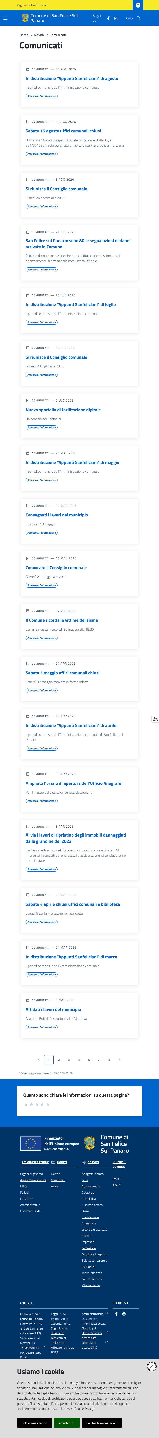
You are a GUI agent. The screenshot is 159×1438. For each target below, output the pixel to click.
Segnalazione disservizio (59, 1330)
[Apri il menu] (5, 18)
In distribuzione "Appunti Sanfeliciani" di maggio (72, 462)
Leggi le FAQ (59, 1314)
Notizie (55, 1174)
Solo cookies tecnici (35, 1423)
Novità (39, 34)
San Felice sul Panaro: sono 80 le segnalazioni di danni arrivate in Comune (78, 243)
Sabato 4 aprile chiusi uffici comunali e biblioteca (73, 904)
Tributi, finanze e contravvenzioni (92, 1275)
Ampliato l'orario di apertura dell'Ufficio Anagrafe (73, 783)
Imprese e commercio (89, 1245)
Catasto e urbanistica (89, 1195)
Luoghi (117, 1178)
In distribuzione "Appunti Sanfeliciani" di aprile (71, 725)
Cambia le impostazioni (101, 1423)
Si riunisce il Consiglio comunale (56, 189)
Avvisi (55, 1186)
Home (23, 34)
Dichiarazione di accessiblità (92, 1335)
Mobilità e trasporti (94, 1254)
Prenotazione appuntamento (60, 1321)
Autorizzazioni (91, 1186)
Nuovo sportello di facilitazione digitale (63, 410)
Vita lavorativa (91, 1285)
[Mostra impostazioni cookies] (155, 719)
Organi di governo (31, 1174)
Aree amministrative (33, 1180)
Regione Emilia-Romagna (31, 5)
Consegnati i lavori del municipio (57, 515)
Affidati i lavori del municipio (53, 1009)
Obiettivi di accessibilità (89, 1345)
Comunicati (58, 1180)
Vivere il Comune (119, 1164)
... (101, 1060)
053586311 (33, 1347)
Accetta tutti (67, 1423)
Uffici (23, 1186)
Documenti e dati (31, 1211)
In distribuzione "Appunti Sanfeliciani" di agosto (72, 78)
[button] (138, 18)
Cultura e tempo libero (92, 1207)
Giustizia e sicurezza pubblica (94, 1232)
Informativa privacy (94, 1323)
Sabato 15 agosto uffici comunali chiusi (63, 131)
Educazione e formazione (90, 1220)
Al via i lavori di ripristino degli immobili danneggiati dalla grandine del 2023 (76, 838)
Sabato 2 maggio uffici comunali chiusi (63, 673)
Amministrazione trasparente (93, 1316)
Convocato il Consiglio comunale (56, 568)
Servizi (93, 1162)
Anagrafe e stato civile (93, 1177)
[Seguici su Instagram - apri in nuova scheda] (114, 18)
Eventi (117, 1184)
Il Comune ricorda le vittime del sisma (62, 620)
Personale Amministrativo (30, 1201)
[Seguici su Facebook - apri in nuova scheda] (107, 18)
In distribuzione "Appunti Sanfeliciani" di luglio (71, 304)
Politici (24, 1192)
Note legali (89, 1328)
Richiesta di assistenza (58, 1340)
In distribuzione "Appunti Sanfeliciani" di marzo (71, 957)
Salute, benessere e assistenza (94, 1263)
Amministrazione (35, 1162)
